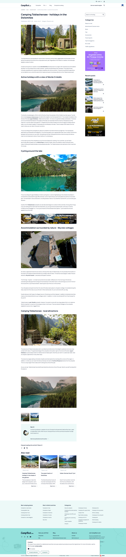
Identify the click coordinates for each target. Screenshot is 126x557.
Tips (86, 32)
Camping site (95, 517)
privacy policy (38, 546)
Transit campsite (68, 521)
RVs (44, 5)
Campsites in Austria (47, 517)
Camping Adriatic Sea (25, 515)
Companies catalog (58, 5)
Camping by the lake (82, 523)
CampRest (23, 9)
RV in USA (87, 43)
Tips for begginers (89, 40)
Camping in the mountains (97, 510)
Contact (73, 535)
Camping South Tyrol (25, 512)
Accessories (88, 35)
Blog (50, 5)
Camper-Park (81, 512)
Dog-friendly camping (82, 515)
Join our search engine (96, 5)
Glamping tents (95, 508)
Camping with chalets (96, 522)
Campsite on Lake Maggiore (27, 517)
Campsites (38, 5)
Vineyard (66, 523)
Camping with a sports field (84, 510)
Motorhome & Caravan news (92, 26)
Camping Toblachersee (32, 117)
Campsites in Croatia (47, 515)
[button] (95, 20)
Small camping (95, 519)
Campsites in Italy (46, 508)
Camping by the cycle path (97, 515)
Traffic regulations (89, 46)
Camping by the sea (82, 508)
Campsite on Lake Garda (26, 508)
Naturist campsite (68, 508)
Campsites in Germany (47, 512)
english (99, 1)
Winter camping (95, 512)
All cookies (32, 549)
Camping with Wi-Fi (82, 517)
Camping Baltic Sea (25, 510)
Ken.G (39, 21)
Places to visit (33, 9)
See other (45, 519)
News (86, 29)
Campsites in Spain (47, 510)
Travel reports (88, 38)
